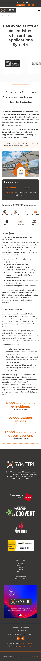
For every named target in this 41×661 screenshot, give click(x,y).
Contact (20, 574)
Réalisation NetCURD (31, 657)
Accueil (4, 16)
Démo (21, 5)
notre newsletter (27, 643)
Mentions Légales (21, 576)
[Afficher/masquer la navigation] (39, 10)
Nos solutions (20, 565)
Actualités (20, 569)
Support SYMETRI (20, 630)
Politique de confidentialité (20, 578)
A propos (20, 567)
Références (20, 572)
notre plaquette (26, 646)
